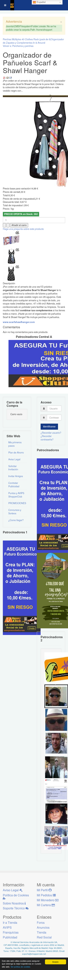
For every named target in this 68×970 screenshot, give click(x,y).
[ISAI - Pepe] (56, 743)
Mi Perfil (43, 890)
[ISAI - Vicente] (56, 719)
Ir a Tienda (10, 922)
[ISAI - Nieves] (56, 814)
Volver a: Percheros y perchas (18, 46)
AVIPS (7, 927)
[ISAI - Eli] (56, 837)
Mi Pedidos (45, 895)
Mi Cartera (44, 905)
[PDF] (4, 77)
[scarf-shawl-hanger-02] (11, 273)
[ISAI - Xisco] (56, 696)
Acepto (55, 961)
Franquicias (11, 932)
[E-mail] (10, 77)
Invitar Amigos (15, 476)
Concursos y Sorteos (14, 511)
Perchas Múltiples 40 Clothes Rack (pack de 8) (27, 39)
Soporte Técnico (14, 908)
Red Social (44, 937)
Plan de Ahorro (16, 452)
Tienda (41, 932)
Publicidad (10, 937)
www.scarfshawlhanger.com (19, 322)
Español (41, 2)
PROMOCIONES (17, 503)
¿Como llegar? (16, 520)
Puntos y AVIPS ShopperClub (16, 494)
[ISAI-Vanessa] (56, 790)
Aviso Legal (14, 459)
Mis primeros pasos (15, 444)
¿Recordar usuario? (51, 432)
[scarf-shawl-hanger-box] (11, 239)
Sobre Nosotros (14, 903)
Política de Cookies (16, 895)
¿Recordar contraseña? (47, 437)
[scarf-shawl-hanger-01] (11, 256)
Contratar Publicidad (13, 484)
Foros (41, 922)
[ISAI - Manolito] (56, 766)
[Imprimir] (7, 77)
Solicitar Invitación (13, 467)
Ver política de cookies (20, 966)
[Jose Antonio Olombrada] (22, 587)
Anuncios (43, 927)
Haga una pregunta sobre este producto (23, 229)
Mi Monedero (46, 900)
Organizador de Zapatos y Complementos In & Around (33, 41)
